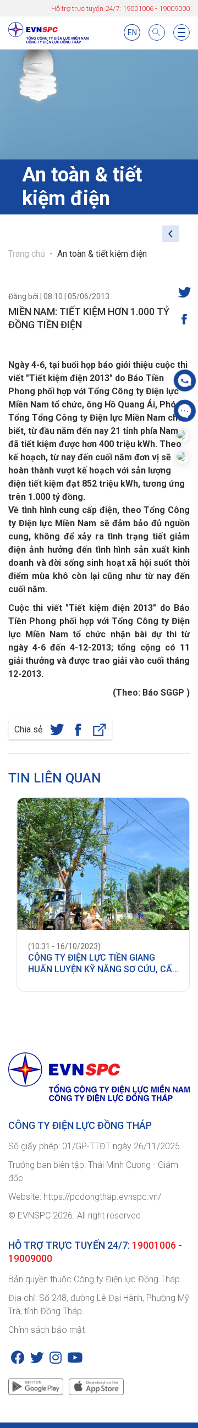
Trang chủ (26, 254)
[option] (99, 895)
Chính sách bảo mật (46, 1330)
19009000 (174, 8)
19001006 (138, 8)
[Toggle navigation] (181, 32)
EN (132, 32)
